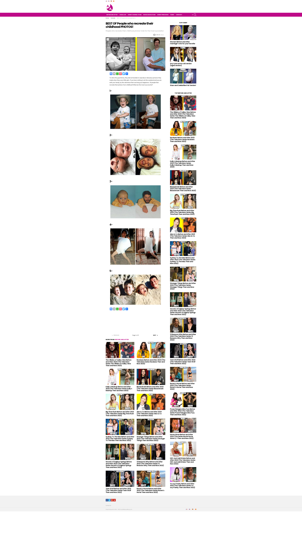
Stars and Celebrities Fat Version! (183, 85)
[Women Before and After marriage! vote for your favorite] (183, 32)
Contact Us (108, 505)
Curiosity (179, 14)
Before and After (111, 14)
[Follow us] (192, 14)
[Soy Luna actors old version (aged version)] (183, 54)
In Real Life (123, 14)
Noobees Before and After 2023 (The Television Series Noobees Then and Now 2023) (151, 362)
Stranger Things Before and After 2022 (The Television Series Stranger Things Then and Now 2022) (151, 439)
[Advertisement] (135, 323)
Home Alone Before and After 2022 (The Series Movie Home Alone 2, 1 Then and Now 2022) (182, 436)
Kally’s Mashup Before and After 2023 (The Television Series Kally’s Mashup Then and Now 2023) (119, 389)
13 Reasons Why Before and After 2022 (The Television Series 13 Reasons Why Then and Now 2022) (150, 464)
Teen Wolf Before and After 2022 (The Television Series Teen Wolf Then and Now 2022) (118, 490)
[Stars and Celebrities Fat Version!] (183, 76)
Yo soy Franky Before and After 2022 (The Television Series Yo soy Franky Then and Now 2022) (182, 486)
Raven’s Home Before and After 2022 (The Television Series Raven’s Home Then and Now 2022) (150, 490)
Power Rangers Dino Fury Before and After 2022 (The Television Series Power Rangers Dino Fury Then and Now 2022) (182, 412)
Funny (172, 14)
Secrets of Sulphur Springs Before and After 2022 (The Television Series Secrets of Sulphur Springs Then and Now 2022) (119, 464)
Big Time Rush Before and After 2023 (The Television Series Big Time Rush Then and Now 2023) (120, 414)
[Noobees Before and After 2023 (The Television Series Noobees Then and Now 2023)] (151, 350)
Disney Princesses (162, 14)
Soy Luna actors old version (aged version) (181, 64)
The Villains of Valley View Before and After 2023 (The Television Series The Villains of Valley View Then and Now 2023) (118, 363)
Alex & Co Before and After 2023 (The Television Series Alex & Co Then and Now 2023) (149, 414)
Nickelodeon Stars (149, 14)
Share (107, 39)
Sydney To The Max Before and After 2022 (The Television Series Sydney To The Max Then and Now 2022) (120, 439)
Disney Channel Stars (134, 14)
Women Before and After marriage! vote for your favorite (182, 43)
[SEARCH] (195, 15)
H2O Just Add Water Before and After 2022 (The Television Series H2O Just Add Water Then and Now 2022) (182, 461)
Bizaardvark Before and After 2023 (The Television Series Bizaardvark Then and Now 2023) (150, 389)
